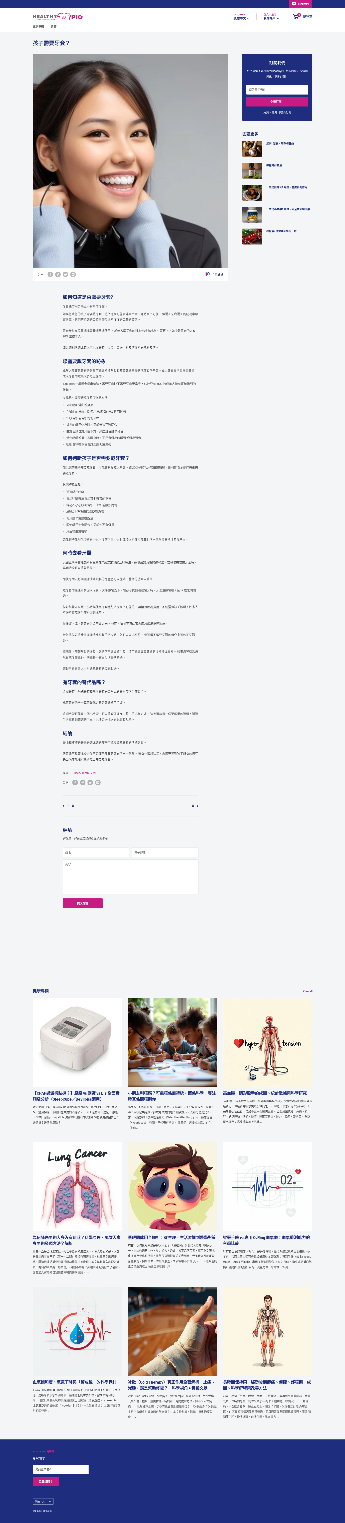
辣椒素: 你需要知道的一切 (281, 231)
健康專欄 (38, 26)
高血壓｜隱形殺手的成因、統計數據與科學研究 (265, 1093)
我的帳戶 (270, 18)
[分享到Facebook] (50, 274)
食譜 (54, 26)
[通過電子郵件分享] (73, 274)
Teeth (85, 773)
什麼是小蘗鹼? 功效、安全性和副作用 (288, 209)
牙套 (93, 773)
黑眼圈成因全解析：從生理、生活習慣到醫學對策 (172, 1237)
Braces (76, 773)
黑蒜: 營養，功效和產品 (280, 143)
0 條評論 (218, 274)
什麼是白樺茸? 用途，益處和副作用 (286, 187)
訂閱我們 (303, 3)
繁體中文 (40, 1501)
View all (308, 991)
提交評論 (82, 903)
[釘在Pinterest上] (58, 274)
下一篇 (190, 805)
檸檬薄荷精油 (274, 165)
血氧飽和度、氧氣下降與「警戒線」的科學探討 (75, 1382)
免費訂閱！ (277, 101)
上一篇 (70, 805)
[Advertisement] (152, 960)
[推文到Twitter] (65, 274)
